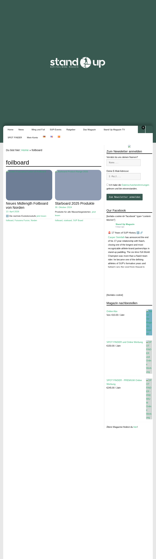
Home (10, 129)
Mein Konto (32, 137)
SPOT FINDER (15, 137)
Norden (34, 220)
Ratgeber (70, 129)
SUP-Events (55, 129)
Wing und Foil (38, 129)
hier (135, 427)
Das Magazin (89, 129)
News (21, 129)
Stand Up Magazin (125, 224)
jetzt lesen (41, 216)
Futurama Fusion (22, 220)
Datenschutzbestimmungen (135, 185)
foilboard (9, 220)
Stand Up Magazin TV (114, 129)
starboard (68, 220)
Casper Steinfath (116, 237)
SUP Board (78, 220)
